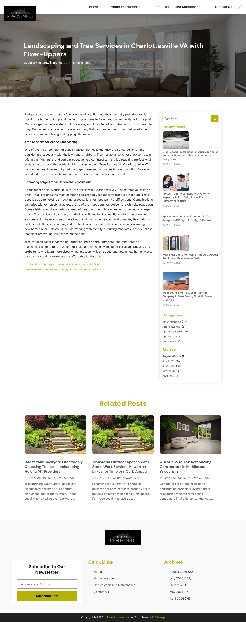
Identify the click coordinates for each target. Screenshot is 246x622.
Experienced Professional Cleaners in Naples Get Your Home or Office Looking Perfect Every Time (190, 155)
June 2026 (168, 365)
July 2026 (168, 361)
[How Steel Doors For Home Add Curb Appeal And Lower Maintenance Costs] (175, 243)
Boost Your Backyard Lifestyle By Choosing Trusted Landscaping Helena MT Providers (54, 467)
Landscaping (81, 62)
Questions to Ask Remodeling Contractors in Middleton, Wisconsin (185, 467)
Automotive (169, 341)
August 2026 (170, 356)
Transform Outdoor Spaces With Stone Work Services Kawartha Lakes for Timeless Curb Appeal (120, 467)
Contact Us (223, 7)
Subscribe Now (47, 596)
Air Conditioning (171, 321)
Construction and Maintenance (178, 7)
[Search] (215, 118)
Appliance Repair (172, 331)
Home (93, 7)
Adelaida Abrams (41, 477)
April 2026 (168, 375)
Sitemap (160, 617)
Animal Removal (171, 326)
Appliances (169, 336)
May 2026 (168, 370)
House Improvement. (118, 617)
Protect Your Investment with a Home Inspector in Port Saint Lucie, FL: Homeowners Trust (186, 197)
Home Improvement (126, 7)
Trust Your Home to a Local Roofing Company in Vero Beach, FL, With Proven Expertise (187, 296)
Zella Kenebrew (38, 62)
